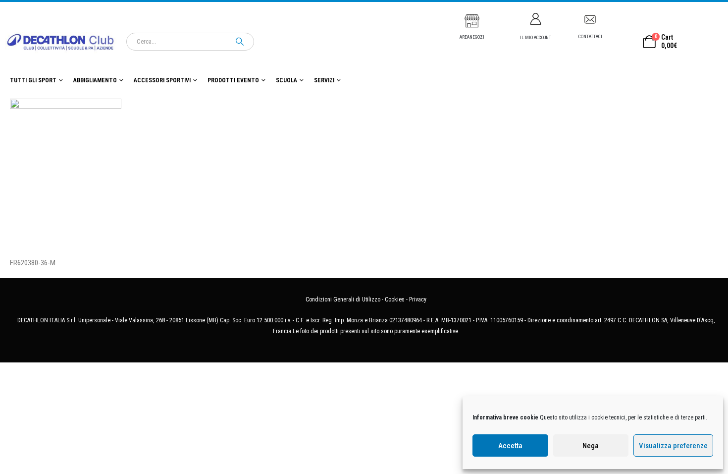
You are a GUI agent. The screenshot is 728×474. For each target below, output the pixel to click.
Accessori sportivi (162, 80)
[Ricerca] (240, 41)
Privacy (417, 299)
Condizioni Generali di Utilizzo (343, 299)
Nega (590, 445)
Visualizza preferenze (673, 445)
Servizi (324, 80)
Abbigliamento (95, 80)
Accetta (510, 445)
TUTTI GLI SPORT (33, 80)
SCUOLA (286, 80)
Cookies (395, 299)
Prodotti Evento (233, 80)
